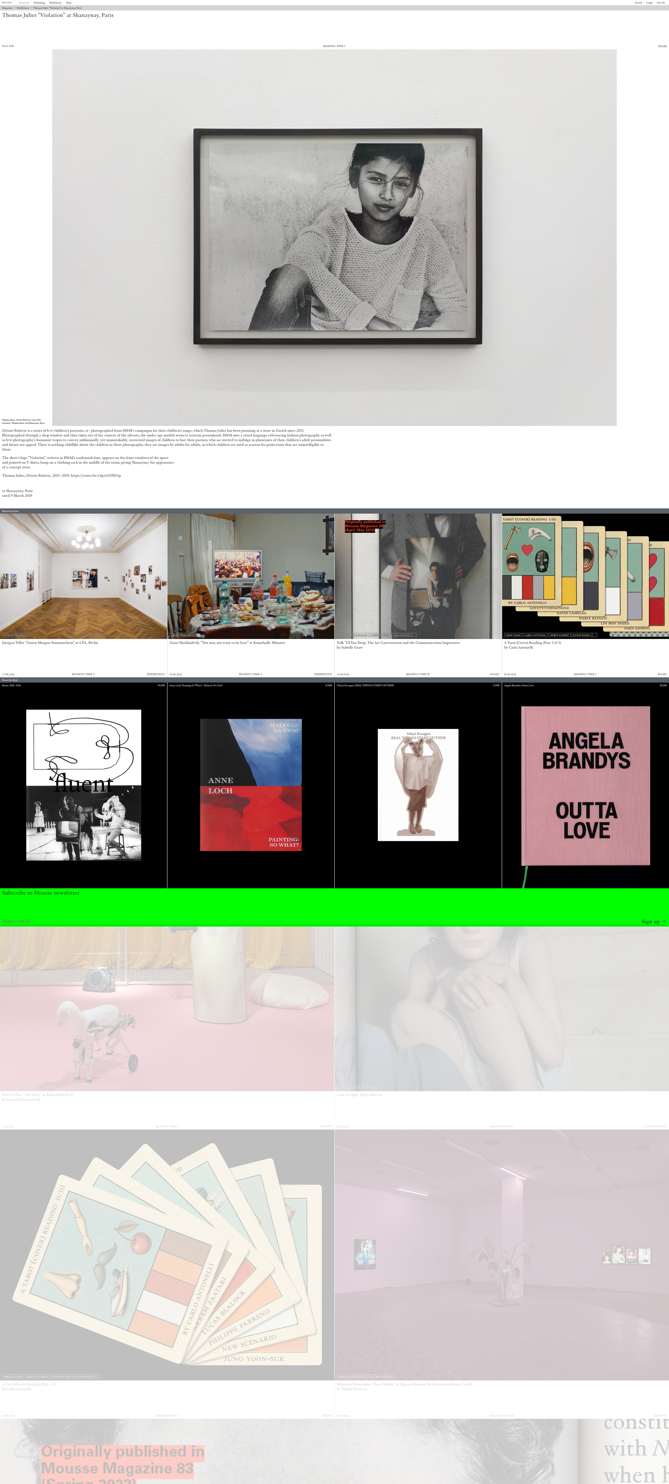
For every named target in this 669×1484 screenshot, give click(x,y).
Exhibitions (55, 2)
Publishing (39, 2)
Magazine (24, 2)
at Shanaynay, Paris (17, 491)
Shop (68, 2)
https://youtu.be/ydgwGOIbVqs (95, 475)
